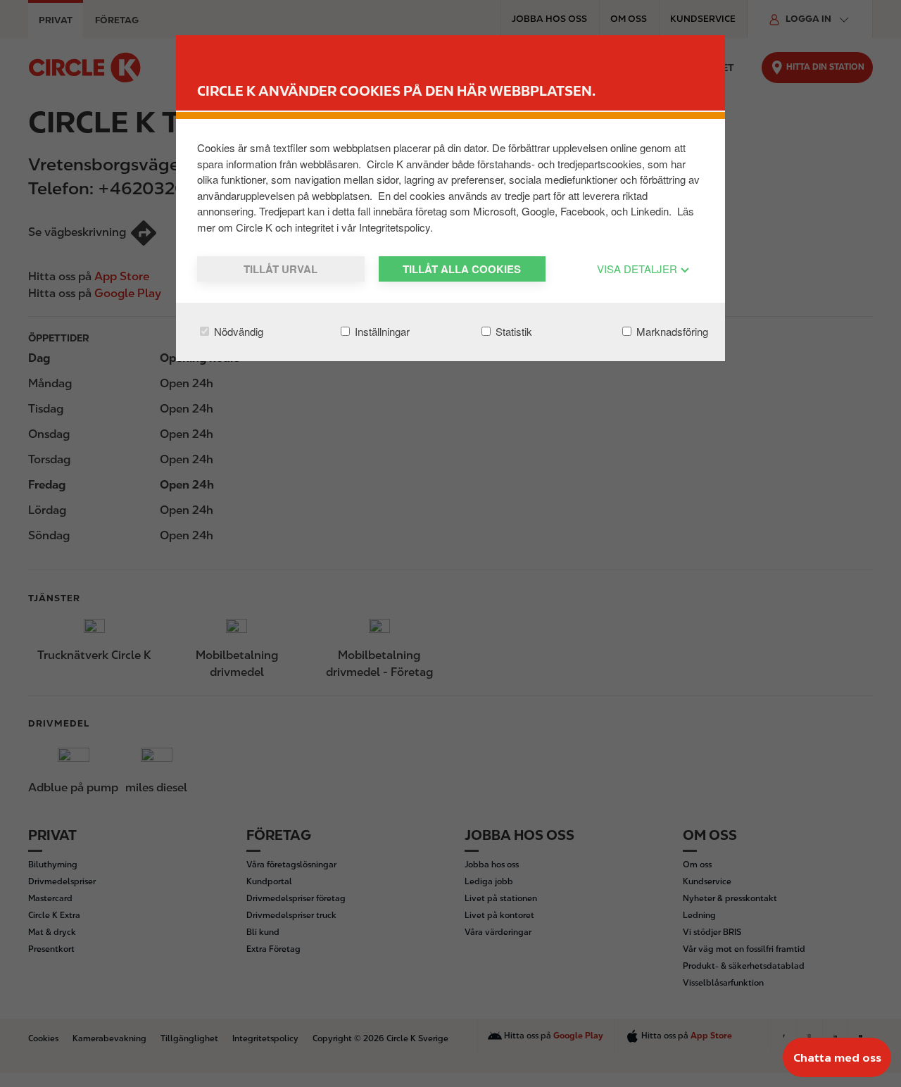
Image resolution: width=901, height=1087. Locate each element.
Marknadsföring (671, 331)
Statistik (512, 331)
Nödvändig (237, 331)
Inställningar (381, 331)
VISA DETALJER (638, 268)
